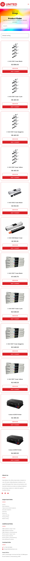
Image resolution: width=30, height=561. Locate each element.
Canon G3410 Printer (15, 450)
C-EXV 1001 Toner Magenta (15, 132)
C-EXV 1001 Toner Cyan (15, 96)
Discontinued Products (8, 539)
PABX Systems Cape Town (8, 528)
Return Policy (5, 518)
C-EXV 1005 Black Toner (15, 238)
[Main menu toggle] (28, 4)
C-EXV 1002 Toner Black (15, 203)
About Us (4, 513)
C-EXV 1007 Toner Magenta (15, 344)
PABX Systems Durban (7, 530)
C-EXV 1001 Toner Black (15, 61)
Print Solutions (5, 506)
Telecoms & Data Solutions (9, 508)
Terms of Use (5, 515)
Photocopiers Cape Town (8, 534)
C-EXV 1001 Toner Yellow (15, 167)
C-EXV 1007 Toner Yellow (15, 379)
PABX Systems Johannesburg (9, 532)
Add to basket (15, 71)
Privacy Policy (5, 517)
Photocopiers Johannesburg (9, 537)
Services (4, 511)
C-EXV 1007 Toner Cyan (15, 309)
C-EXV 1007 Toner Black (15, 273)
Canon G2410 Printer (15, 414)
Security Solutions (6, 510)
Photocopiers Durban (7, 535)
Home (13, 11)
